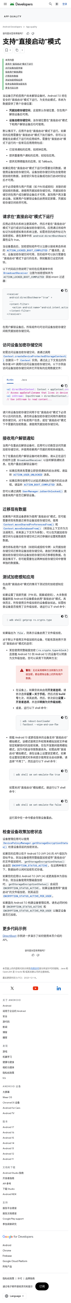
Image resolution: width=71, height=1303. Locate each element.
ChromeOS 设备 (11, 1102)
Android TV (8, 1113)
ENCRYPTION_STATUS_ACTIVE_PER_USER (27, 896)
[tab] (10, 380)
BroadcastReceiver (15, 273)
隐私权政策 (8, 1072)
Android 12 (8, 1153)
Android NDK (9, 1194)
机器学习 (7, 1056)
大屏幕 (6, 1091)
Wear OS (7, 1097)
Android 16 (8, 1132)
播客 (5, 1037)
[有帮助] (27, 33)
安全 (5, 1016)
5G (4, 1078)
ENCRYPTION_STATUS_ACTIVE (29, 865)
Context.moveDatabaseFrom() (22, 528)
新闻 (5, 1026)
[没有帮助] (32, 33)
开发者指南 (8, 1178)
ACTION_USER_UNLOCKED (27, 474)
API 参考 (7, 1183)
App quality (12, 16)
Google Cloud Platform (15, 1261)
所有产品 (7, 1266)
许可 (20, 1278)
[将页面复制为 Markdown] (17, 50)
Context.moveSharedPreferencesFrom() (28, 524)
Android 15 (8, 1137)
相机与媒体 (8, 1067)
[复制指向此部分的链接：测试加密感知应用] (37, 577)
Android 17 (8, 1127)
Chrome (7, 1250)
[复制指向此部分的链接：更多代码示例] (29, 929)
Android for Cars (11, 1107)
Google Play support (13, 1218)
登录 (64, 3)
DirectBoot (10, 936)
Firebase (7, 1255)
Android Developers (12, 26)
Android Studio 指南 (13, 1172)
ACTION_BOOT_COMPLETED (39, 484)
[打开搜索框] (51, 4)
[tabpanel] (35, 394)
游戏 (5, 1051)
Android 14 (8, 1143)
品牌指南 (30, 1278)
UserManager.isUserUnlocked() (43, 491)
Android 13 (8, 1148)
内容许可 (35, 968)
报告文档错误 (10, 1213)
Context (25, 360)
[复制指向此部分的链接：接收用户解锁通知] (37, 439)
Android (7, 1005)
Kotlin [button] (10, 379)
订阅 (42, 1286)
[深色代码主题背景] (62, 290)
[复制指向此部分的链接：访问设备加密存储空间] (45, 345)
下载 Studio (9, 1188)
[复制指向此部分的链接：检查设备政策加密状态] (45, 832)
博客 (5, 1032)
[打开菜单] (5, 4)
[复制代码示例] (66, 290)
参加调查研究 (10, 1224)
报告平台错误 (10, 1208)
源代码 (6, 1021)
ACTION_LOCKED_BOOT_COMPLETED (27, 250)
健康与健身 (8, 1062)
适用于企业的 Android (14, 1011)
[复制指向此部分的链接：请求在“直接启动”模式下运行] (57, 217)
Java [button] (24, 379)
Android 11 (8, 1159)
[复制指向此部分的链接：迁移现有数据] (29, 510)
